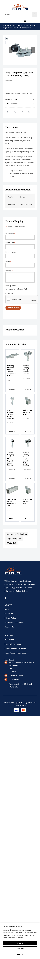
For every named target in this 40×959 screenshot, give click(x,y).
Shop (10, 25)
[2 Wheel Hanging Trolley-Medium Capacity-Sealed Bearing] (12, 443)
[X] (15, 111)
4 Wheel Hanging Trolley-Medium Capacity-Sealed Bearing (26, 459)
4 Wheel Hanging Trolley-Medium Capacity (26, 370)
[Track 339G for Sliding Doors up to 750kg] (12, 489)
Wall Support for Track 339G (28, 412)
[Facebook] (7, 111)
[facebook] (5, 598)
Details (13, 389)
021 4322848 (14, 679)
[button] (20, 99)
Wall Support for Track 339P (28, 501)
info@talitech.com (16, 675)
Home (5, 25)
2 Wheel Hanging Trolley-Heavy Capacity (10, 414)
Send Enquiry (13, 308)
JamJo (23, 705)
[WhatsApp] (22, 111)
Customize (20, 949)
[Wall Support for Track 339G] (28, 400)
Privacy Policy (23, 289)
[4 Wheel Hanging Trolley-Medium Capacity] (28, 356)
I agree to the (18, 289)
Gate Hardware (17, 25)
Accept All (20, 943)
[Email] (29, 111)
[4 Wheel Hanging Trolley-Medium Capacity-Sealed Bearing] (28, 443)
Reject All (20, 954)
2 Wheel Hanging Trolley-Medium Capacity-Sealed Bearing (10, 459)
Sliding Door (27, 25)
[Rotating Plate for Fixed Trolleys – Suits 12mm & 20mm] (12, 356)
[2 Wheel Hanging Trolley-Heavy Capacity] (12, 400)
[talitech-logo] (20, 4)
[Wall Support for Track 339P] (28, 489)
